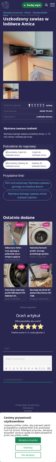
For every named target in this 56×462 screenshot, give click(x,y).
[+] (43, 368)
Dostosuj (28, 447)
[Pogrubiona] (6, 368)
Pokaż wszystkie (28, 307)
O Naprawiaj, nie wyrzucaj (27, 405)
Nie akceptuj (28, 454)
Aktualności (28, 407)
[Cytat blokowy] (28, 368)
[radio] (16, 327)
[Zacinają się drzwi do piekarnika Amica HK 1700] (40, 275)
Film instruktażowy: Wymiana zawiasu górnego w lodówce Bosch (27, 184)
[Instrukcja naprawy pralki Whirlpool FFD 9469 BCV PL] (15, 275)
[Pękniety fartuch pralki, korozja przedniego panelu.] (40, 233)
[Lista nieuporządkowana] (25, 368)
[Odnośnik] (36, 368)
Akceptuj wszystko (28, 440)
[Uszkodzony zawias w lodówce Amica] (28, 56)
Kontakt (28, 410)
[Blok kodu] (32, 368)
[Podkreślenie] (13, 368)
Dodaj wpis (32, 5)
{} (40, 368)
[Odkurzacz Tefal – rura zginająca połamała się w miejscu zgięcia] (15, 233)
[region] (28, 437)
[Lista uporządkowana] (21, 368)
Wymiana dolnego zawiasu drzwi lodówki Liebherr (27, 195)
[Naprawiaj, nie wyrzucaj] (11, 5)
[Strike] (17, 368)
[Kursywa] (10, 368)
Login (6, 348)
